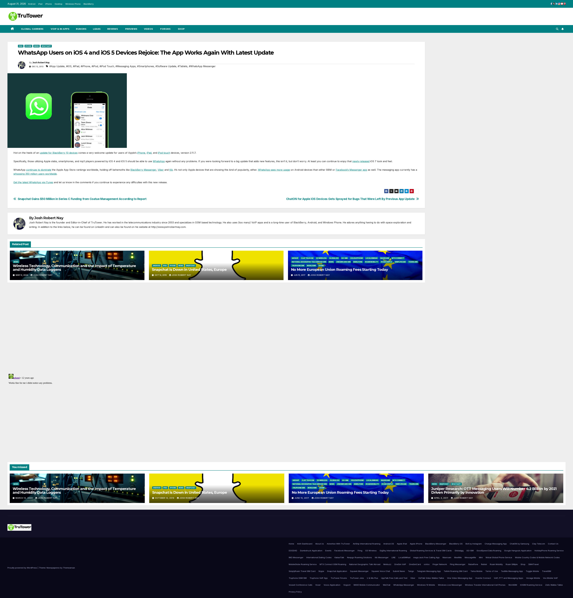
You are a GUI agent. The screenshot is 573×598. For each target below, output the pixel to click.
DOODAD (293, 550)
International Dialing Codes (319, 557)
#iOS (68, 66)
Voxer (318, 585)
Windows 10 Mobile (426, 585)
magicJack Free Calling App (426, 557)
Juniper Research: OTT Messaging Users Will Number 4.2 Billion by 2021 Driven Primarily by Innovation (494, 491)
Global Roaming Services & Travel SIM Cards (431, 550)
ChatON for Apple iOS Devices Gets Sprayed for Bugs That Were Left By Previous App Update (350, 199)
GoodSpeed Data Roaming (489, 550)
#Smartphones (145, 66)
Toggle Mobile (532, 571)
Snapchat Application (337, 571)
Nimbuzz (387, 564)
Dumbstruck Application (311, 550)
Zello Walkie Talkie (554, 585)
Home (291, 543)
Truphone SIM (298, 265)
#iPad (76, 66)
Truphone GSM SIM (298, 578)
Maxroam (384, 258)
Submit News (399, 571)
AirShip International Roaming (366, 543)
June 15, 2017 (302, 498)
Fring (360, 550)
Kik (171, 169)
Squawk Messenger (359, 571)
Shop (181, 29)
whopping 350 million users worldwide (35, 173)
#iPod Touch (107, 66)
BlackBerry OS (456, 543)
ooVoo (427, 564)
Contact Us (553, 543)
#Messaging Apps (125, 66)
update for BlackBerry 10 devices (59, 152)
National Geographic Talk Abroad (364, 564)
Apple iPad (402, 543)
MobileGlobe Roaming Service (303, 564)
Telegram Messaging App (429, 571)
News (36, 46)
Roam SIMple (386, 262)
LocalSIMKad (372, 258)
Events (328, 550)
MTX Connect (398, 258)
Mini (481, 557)
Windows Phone (73, 4)
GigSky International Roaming (393, 550)
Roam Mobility (371, 262)
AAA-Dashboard (304, 543)
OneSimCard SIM (343, 262)
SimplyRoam (400, 262)
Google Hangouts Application (518, 550)
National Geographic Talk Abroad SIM (309, 262)
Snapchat (190, 265)
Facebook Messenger (344, 550)
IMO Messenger (296, 557)
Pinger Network (440, 564)
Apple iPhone (416, 543)
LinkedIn (99, 226)
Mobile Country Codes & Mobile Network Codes (537, 557)
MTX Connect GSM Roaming (333, 564)
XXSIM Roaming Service (531, 585)
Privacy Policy (295, 592)
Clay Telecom (307, 258)
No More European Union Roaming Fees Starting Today (339, 269)
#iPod (95, 66)
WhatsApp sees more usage (274, 169)
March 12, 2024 (24, 498)
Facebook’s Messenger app (351, 169)
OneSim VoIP (400, 564)
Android (31, 4)
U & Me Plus (372, 578)
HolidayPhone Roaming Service (549, 550)
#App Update (57, 66)
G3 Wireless (321, 258)
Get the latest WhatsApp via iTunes (33, 182)
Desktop (58, 4)
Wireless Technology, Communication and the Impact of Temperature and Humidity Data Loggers (74, 268)
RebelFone (357, 262)
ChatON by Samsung (519, 543)
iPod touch (164, 152)
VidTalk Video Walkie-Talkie (431, 578)
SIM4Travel (533, 564)
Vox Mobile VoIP (550, 578)
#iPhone (85, 66)
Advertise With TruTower (338, 543)
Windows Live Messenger (450, 585)
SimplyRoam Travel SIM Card (302, 571)
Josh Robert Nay (41, 62)
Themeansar (69, 568)
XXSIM (321, 265)
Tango (411, 571)
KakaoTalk (339, 557)
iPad (40, 4)
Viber (161, 169)
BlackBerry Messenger (143, 169)
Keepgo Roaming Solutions (359, 557)
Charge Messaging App (496, 543)
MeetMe (458, 557)
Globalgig (334, 258)
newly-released (360, 161)
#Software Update (165, 66)
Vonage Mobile (533, 578)
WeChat (386, 585)
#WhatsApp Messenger (202, 66)
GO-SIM (344, 258)
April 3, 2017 (441, 498)
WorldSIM (311, 265)
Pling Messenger (457, 564)
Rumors (81, 29)
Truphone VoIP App (319, 578)
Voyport (347, 585)
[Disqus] (216, 327)
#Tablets (182, 66)
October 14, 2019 (165, 498)
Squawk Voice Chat (381, 571)
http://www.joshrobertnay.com (168, 226)
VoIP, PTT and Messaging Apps (508, 578)
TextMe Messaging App (512, 571)
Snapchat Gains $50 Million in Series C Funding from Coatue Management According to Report (82, 199)
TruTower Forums (339, 578)
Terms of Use (491, 571)
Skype (321, 571)
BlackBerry (89, 4)
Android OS (388, 543)
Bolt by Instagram (474, 543)
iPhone (48, 4)
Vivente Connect (483, 578)
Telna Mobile (476, 571)
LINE (393, 557)
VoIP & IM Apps (60, 29)
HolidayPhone (356, 258)
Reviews (112, 29)
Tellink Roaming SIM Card (456, 571)
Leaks (97, 29)
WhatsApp (46, 46)
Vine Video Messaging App (459, 578)
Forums (165, 29)
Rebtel (484, 564)
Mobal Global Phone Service (499, 557)
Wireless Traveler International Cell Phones (485, 585)
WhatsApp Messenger (403, 585)
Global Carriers (32, 29)
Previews (130, 29)
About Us (319, 543)
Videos (148, 29)
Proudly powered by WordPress (22, 568)
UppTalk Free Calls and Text (394, 578)
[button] (557, 28)
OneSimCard (415, 564)
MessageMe (470, 557)
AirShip (295, 258)
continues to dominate (38, 169)
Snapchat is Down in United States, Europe (189, 269)
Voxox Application (332, 585)
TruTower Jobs (357, 578)
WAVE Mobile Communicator (366, 585)
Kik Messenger (382, 557)
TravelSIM (413, 262)
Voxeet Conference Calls (300, 585)
